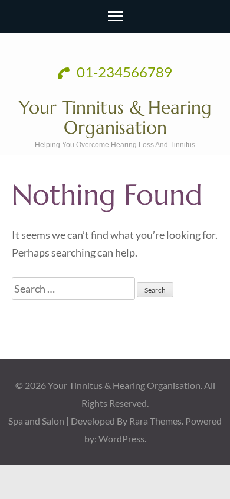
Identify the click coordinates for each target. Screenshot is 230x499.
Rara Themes (155, 420)
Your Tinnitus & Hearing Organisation (115, 117)
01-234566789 (123, 71)
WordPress (121, 438)
